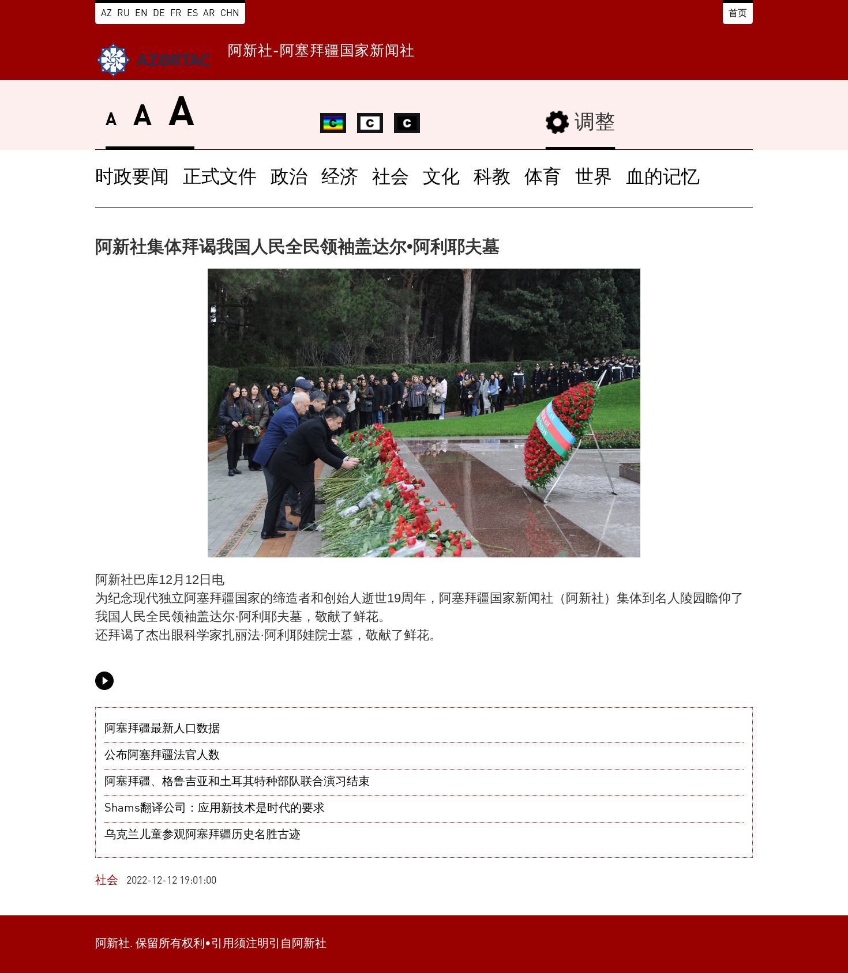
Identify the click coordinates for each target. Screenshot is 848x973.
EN (141, 13)
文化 (441, 178)
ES (192, 13)
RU (123, 13)
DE (159, 13)
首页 (738, 13)
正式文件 (220, 178)
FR (176, 13)
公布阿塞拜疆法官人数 (162, 755)
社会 (390, 178)
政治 (289, 178)
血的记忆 (663, 178)
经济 (339, 178)
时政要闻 (132, 178)
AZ (106, 13)
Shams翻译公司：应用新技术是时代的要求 (214, 808)
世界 (593, 178)
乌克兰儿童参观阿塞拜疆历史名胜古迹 (202, 835)
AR (209, 13)
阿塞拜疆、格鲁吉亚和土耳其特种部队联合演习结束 (237, 782)
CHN (229, 13)
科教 (492, 178)
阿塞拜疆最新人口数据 (162, 729)
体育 (542, 178)
